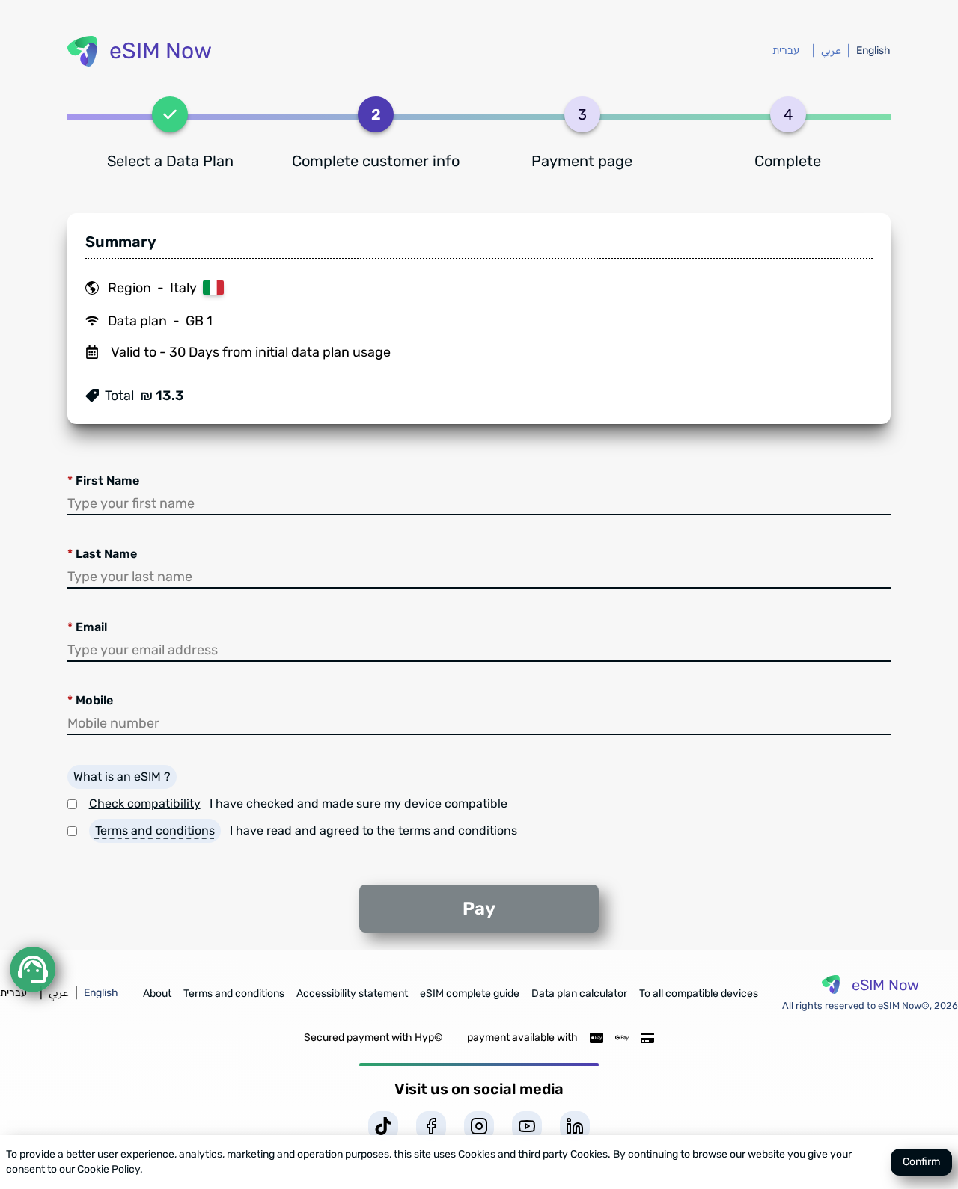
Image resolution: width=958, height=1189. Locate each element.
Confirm (921, 1161)
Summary (120, 242)
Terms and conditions (155, 830)
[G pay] (622, 1038)
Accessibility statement (352, 993)
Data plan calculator (579, 993)
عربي (831, 50)
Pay (479, 908)
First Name (103, 480)
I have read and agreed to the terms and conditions (373, 830)
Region (129, 288)
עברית (785, 50)
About (157, 993)
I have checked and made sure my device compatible (358, 803)
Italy (183, 288)
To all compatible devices (698, 993)
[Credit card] (647, 1038)
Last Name (102, 554)
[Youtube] (527, 1126)
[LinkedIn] (575, 1126)
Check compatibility (145, 803)
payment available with (522, 1037)
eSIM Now (160, 50)
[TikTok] (383, 1126)
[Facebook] (431, 1126)
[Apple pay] (596, 1038)
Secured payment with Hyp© (373, 1037)
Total (119, 395)
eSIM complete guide (469, 993)
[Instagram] (479, 1126)
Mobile (90, 700)
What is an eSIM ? (122, 776)
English (873, 50)
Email (87, 627)
